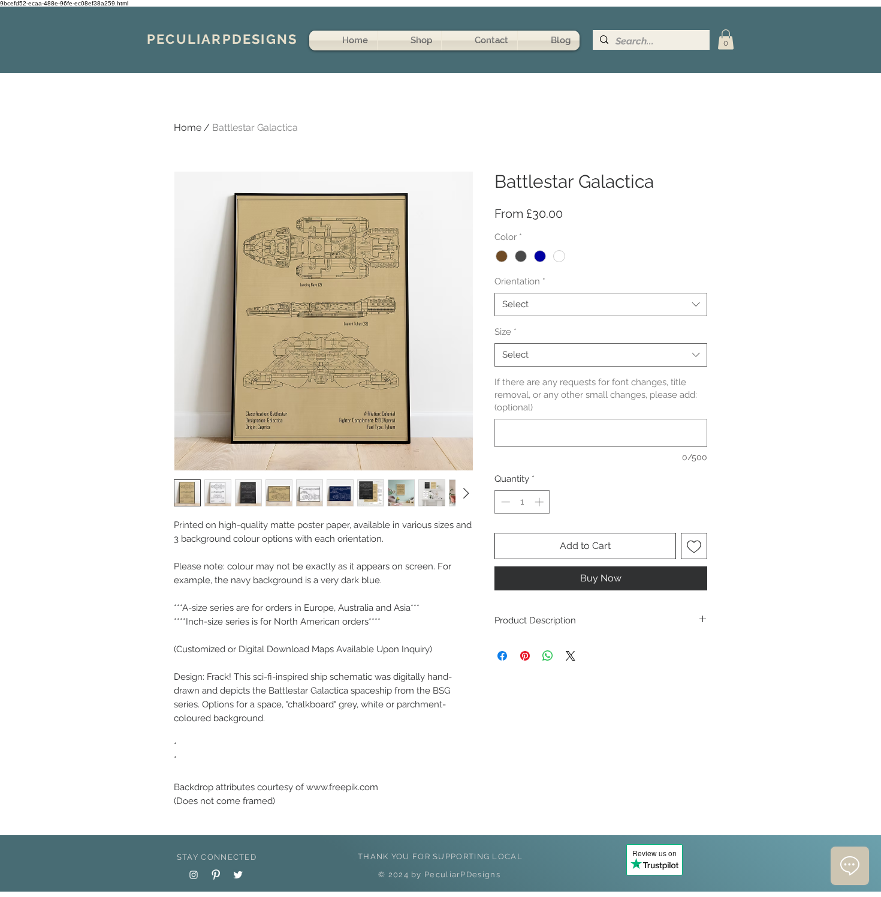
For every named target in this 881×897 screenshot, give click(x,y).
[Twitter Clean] (238, 874)
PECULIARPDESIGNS (222, 39)
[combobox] (600, 304)
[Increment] (540, 502)
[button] (725, 39)
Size (505, 331)
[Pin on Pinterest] (525, 656)
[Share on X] (570, 656)
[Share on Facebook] (502, 656)
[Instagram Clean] (193, 874)
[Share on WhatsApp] (548, 656)
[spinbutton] (522, 502)
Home (187, 127)
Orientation (519, 281)
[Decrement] (504, 502)
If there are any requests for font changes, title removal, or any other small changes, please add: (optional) (595, 395)
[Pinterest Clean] (215, 874)
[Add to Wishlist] (694, 546)
